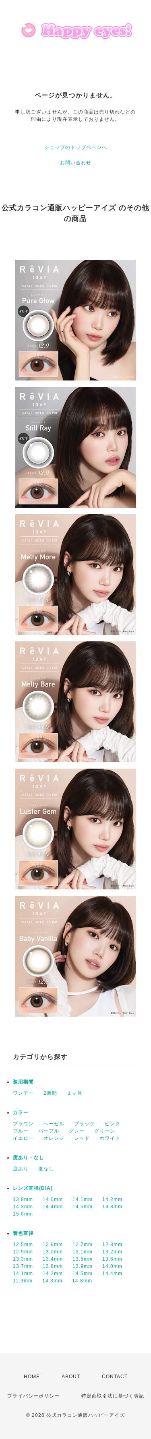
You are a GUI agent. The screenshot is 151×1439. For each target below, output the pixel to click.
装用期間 (23, 1082)
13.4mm (53, 1259)
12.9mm (23, 1252)
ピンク (112, 1124)
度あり (21, 1169)
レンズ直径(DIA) (33, 1188)
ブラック (84, 1124)
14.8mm (112, 1207)
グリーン (104, 1131)
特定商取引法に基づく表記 (112, 1396)
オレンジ (53, 1138)
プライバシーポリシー (33, 1396)
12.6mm (53, 1244)
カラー (21, 1112)
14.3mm (23, 1207)
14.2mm (112, 1199)
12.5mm (23, 1244)
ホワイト (109, 1138)
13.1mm (82, 1252)
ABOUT (71, 1376)
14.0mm (53, 1199)
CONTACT (115, 1376)
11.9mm (23, 1281)
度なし (46, 1169)
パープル (48, 1131)
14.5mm (82, 1207)
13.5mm (82, 1259)
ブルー (21, 1131)
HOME (32, 1376)
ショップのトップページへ (75, 147)
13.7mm (23, 1266)
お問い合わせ (75, 162)
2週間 (50, 1093)
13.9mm (82, 1266)
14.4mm (53, 1207)
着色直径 (23, 1233)
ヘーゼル (53, 1124)
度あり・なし (28, 1157)
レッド (82, 1138)
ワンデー (23, 1093)
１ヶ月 (75, 1093)
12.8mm (112, 1244)
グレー (77, 1131)
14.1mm (82, 1199)
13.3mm (23, 1259)
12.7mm (82, 1244)
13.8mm (23, 1199)
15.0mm (23, 1214)
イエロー (23, 1138)
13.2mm (112, 1252)
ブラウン (23, 1124)
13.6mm (112, 1259)
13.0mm (53, 1252)
